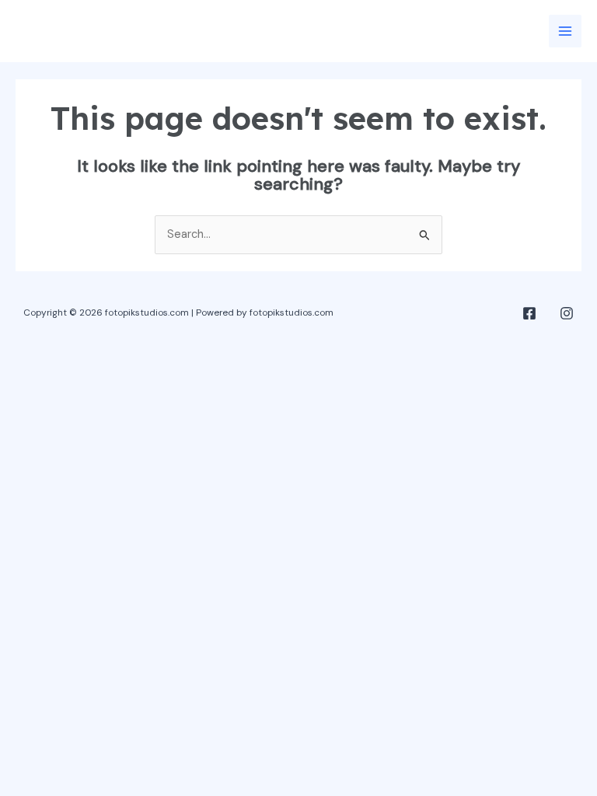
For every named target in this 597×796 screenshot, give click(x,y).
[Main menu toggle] (565, 31)
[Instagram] (567, 313)
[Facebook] (529, 313)
